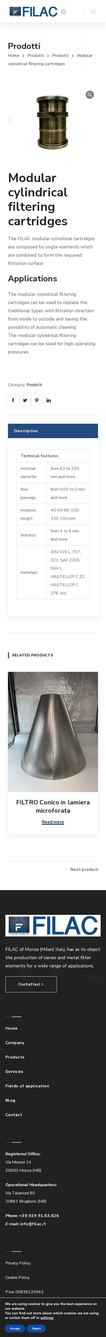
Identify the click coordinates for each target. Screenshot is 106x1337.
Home (13, 55)
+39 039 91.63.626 (39, 1216)
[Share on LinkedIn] (48, 400)
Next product (84, 869)
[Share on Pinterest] (37, 400)
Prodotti (36, 55)
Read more (53, 822)
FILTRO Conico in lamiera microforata (53, 806)
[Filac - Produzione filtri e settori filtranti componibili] (33, 11)
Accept (15, 1328)
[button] (90, 95)
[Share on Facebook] (13, 400)
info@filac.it (33, 1224)
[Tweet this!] (25, 400)
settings (47, 1318)
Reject (36, 1328)
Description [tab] (26, 431)
